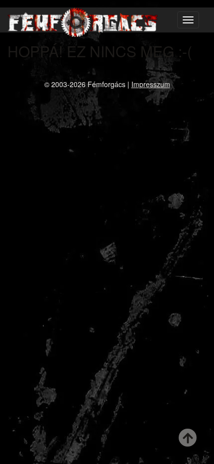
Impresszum (150, 84)
